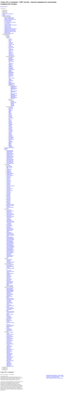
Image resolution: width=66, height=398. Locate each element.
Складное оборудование (56, 376)
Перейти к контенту (3, 6)
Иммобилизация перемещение (51, 375)
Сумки (59, 375)
